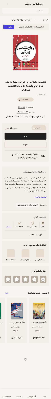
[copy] (7, 156)
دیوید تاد (21, 106)
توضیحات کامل (40, 197)
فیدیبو (45, 19)
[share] (19, 75)
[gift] (25, 75)
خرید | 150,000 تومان (25, 395)
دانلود (10, 27)
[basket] (11, 4)
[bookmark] (32, 75)
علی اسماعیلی (22, 111)
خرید (26, 136)
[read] (11, 253)
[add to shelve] (40, 253)
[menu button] (4, 4)
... (39, 19)
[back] (47, 4)
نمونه (25, 144)
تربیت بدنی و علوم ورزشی (21, 19)
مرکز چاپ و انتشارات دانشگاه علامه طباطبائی (23, 116)
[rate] (43, 279)
